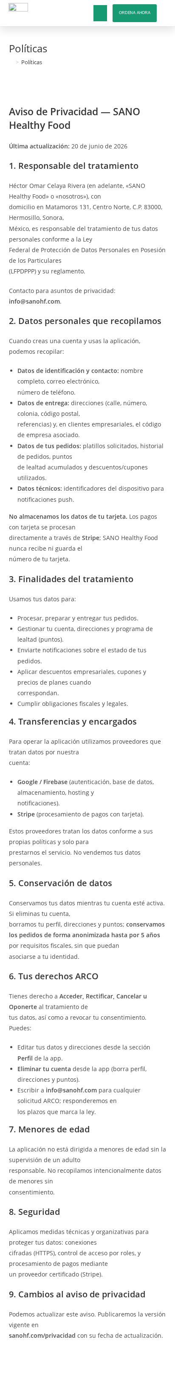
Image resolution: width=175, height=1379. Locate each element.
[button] (100, 13)
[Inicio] (11, 62)
